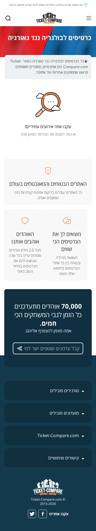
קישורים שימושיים (63, 458)
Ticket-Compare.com (58, 435)
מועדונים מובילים (64, 413)
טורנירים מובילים (64, 391)
